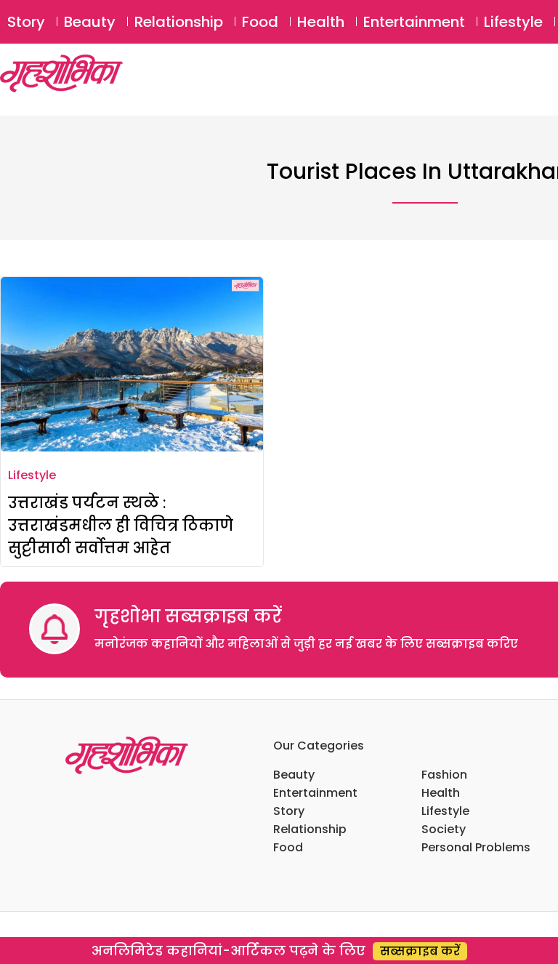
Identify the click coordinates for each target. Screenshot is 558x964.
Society (443, 829)
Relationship (178, 22)
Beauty (90, 22)
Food (260, 22)
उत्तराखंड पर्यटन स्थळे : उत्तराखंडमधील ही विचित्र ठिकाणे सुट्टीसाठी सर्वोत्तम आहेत (120, 525)
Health (320, 22)
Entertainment (414, 22)
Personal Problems (475, 847)
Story (26, 22)
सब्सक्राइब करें (420, 951)
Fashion (444, 774)
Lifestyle (513, 22)
